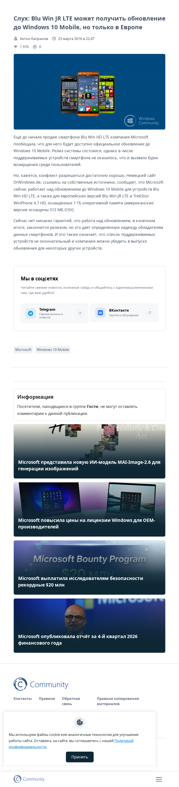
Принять (79, 756)
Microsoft (23, 349)
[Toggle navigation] (158, 779)
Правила (47, 698)
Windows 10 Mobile (53, 349)
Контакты (23, 698)
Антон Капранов (34, 38)
